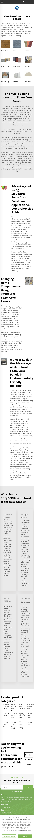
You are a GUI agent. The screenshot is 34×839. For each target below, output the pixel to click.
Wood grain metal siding (21, 725)
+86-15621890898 (6, 807)
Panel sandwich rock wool (14, 707)
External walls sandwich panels (30, 716)
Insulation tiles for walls (14, 715)
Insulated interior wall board (14, 725)
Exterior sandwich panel (30, 724)
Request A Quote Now (28, 755)
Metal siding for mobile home (22, 716)
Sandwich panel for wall (6, 724)
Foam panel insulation (22, 706)
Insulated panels (6, 714)
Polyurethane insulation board (30, 706)
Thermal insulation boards (6, 706)
